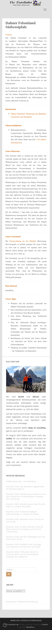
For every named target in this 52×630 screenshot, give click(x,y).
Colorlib (45, 624)
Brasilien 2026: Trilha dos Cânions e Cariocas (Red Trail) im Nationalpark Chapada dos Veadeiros (22, 554)
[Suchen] (8, 574)
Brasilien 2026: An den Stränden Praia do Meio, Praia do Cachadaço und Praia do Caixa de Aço (24, 529)
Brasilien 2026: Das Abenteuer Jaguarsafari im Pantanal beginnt (25, 487)
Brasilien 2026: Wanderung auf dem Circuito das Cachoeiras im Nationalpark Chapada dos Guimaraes (26, 496)
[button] (5, 625)
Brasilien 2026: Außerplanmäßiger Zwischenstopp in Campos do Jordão (22, 512)
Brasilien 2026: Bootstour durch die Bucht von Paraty (24, 520)
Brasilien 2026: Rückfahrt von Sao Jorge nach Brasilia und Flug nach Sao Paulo (23, 545)
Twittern (8, 34)
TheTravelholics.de (11, 624)
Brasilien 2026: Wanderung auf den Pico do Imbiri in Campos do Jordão (25, 505)
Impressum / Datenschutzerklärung (22, 601)
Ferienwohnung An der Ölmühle (22, 241)
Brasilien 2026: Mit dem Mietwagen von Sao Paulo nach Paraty (25, 538)
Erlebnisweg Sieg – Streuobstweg (21, 481)
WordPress (31, 627)
